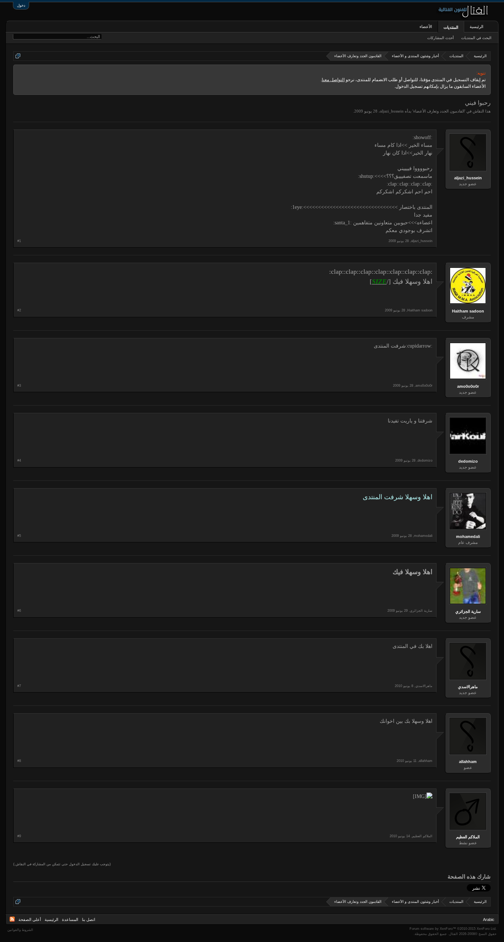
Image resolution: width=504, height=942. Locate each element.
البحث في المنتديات (476, 38)
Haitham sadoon (468, 311)
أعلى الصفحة (29, 919)
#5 (19, 536)
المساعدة (70, 919)
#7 (19, 686)
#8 (19, 761)
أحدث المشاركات (440, 38)
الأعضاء (426, 26)
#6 (19, 611)
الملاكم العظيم (468, 837)
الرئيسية (476, 26)
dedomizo (468, 461)
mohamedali (468, 536)
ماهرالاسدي (468, 686)
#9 (19, 836)
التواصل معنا (333, 79)
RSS (12, 919)
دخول (21, 5)
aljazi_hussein (392, 111)
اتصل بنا (88, 919)
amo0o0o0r (468, 386)
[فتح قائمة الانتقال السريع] (17, 56)
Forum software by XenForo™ (453, 929)
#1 (19, 241)
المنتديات (450, 27)
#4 (19, 460)
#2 (19, 310)
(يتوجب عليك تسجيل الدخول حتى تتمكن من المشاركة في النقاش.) (62, 864)
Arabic (488, 919)
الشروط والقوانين (20, 930)
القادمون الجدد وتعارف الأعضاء (439, 111)
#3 (19, 385)
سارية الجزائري (468, 611)
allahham (468, 761)
